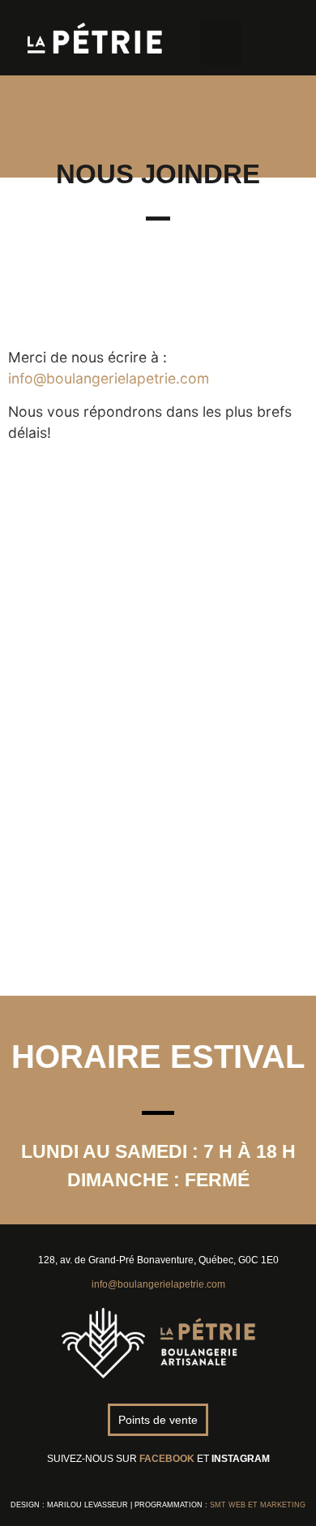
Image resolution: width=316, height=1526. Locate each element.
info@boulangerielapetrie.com (108, 378)
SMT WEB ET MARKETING (257, 1505)
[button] (221, 42)
